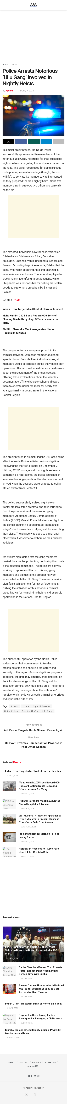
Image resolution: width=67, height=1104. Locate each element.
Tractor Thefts (30, 711)
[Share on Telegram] (46, 141)
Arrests (14, 706)
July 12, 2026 (12, 776)
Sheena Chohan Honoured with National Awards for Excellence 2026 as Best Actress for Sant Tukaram (41, 989)
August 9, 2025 (27, 1023)
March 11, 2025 (27, 794)
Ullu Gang (47, 711)
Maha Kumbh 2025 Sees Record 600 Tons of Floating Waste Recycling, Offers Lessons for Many (30, 319)
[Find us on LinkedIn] (39, 1095)
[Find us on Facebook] (22, 1095)
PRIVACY (36, 1062)
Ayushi (9, 90)
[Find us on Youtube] (31, 1095)
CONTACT (24, 1062)
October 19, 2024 (28, 827)
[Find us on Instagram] (43, 1095)
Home (5, 64)
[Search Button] (63, 5)
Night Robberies (42, 706)
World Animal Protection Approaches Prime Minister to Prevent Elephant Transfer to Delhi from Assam (40, 819)
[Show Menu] (4, 5)
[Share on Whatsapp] (34, 141)
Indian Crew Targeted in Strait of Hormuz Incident (33, 309)
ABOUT (11, 1062)
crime (26, 706)
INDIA (14, 64)
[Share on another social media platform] (58, 141)
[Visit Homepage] (33, 5)
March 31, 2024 (27, 842)
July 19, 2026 (12, 959)
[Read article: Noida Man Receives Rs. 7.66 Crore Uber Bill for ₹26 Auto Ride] (9, 852)
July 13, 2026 (26, 979)
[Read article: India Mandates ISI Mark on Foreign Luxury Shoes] (9, 837)
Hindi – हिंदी (32, 1066)
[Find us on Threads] (35, 1095)
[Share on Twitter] (8, 141)
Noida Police (11, 711)
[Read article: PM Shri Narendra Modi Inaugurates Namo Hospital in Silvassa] (9, 804)
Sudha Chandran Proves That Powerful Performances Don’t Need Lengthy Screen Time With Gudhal (41, 970)
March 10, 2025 (27, 809)
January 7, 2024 (26, 90)
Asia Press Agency (35, 1088)
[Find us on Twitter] (26, 1095)
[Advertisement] (33, 35)
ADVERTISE (50, 1062)
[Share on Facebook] (21, 141)
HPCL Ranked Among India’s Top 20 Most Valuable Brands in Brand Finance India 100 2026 (31, 950)
